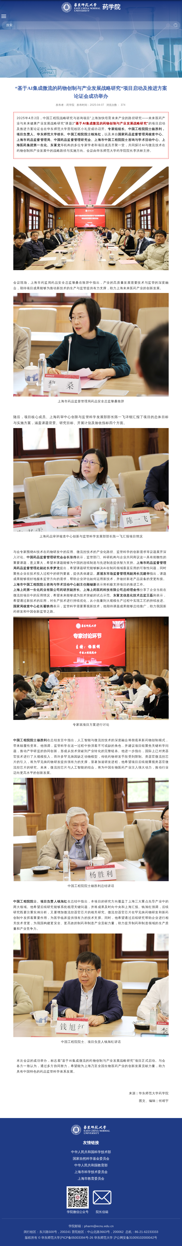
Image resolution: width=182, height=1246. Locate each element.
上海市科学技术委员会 (91, 1172)
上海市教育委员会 (91, 1178)
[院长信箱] (102, 1190)
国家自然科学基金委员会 (91, 1158)
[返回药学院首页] (91, 1126)
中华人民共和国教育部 (91, 1165)
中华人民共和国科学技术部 (91, 1152)
